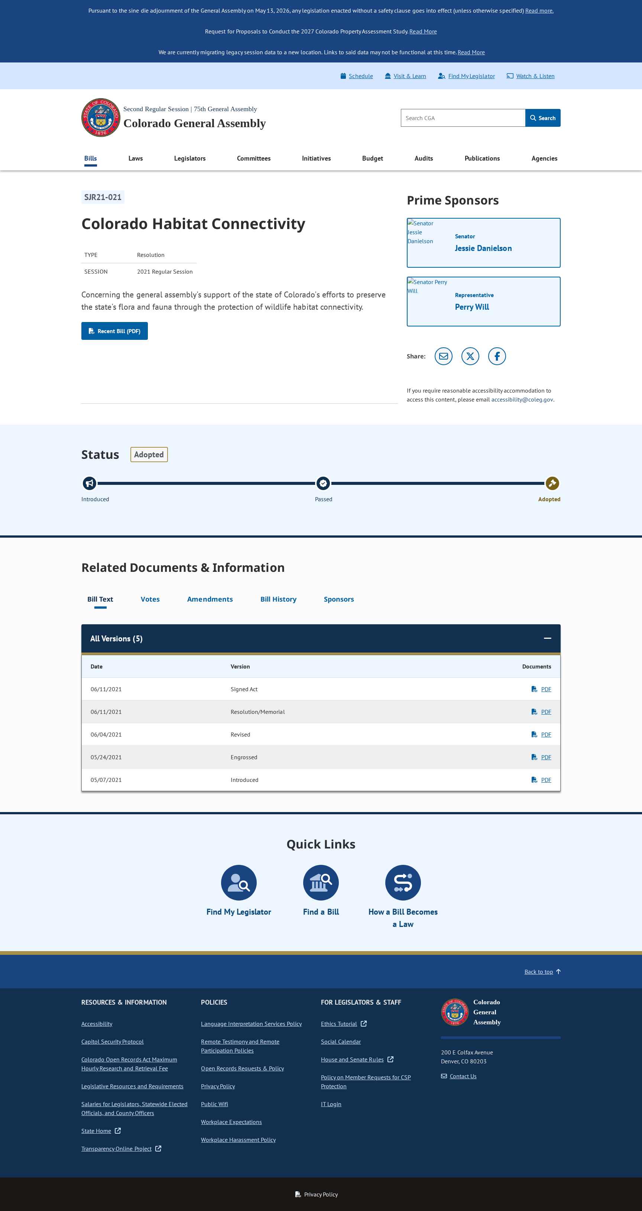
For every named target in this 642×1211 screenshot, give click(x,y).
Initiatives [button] (316, 158)
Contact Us (463, 1076)
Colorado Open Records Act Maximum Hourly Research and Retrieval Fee (129, 1064)
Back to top (539, 971)
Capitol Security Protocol (112, 1041)
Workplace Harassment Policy (238, 1139)
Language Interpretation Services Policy (251, 1023)
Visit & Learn (410, 76)
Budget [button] (372, 158)
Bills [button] (90, 158)
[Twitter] (470, 356)
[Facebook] (497, 356)
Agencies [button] (545, 158)
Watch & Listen (535, 76)
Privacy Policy (217, 1086)
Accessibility (96, 1023)
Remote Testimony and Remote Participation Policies (240, 1046)
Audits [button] (424, 158)
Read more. (539, 10)
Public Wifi (214, 1104)
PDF (546, 689)
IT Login (331, 1104)
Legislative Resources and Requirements (132, 1086)
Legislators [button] (189, 158)
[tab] (100, 600)
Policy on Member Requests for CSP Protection (366, 1081)
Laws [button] (136, 158)
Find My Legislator (471, 76)
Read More (423, 31)
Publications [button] (482, 158)
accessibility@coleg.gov (522, 399)
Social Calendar (341, 1041)
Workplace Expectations (231, 1121)
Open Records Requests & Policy (242, 1068)
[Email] (444, 356)
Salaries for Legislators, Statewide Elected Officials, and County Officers (134, 1108)
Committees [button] (253, 158)
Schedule (361, 76)
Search (546, 118)
